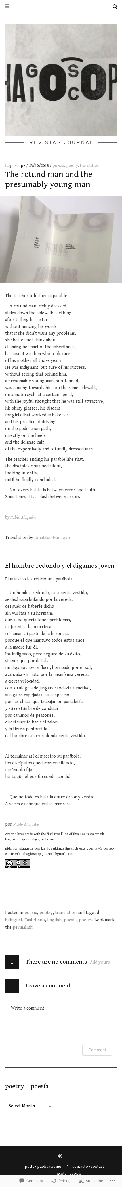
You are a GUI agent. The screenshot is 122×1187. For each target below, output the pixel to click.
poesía (58, 165)
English (54, 920)
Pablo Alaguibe (26, 824)
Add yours (100, 962)
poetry (72, 165)
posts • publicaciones (43, 1166)
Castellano (34, 920)
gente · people (69, 1173)
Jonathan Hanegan (52, 537)
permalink (23, 927)
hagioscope (15, 165)
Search (113, 7)
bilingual (13, 920)
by (20, 517)
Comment (97, 1049)
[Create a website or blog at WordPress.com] (60, 1156)
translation (89, 165)
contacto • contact (88, 1166)
